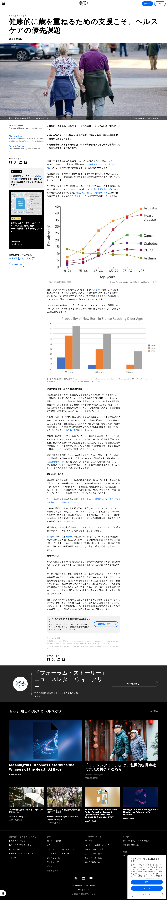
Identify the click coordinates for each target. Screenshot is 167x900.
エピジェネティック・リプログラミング (95, 527)
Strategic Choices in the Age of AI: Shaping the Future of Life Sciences (140, 812)
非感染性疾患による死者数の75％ (92, 192)
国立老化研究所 (56, 461)
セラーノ (70, 536)
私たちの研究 (72, 430)
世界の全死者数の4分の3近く (105, 189)
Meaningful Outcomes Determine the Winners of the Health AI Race (42, 767)
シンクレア (52, 536)
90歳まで (95, 289)
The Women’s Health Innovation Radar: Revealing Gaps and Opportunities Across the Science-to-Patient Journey (101, 813)
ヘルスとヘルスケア (18, 16)
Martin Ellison (15, 136)
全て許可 (147, 888)
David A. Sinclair (16, 146)
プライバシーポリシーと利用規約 (83, 885)
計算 (87, 411)
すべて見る (153, 711)
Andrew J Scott (16, 126)
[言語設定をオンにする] (3, 893)
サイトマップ (83, 890)
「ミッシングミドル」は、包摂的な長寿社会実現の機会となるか (120, 767)
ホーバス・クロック (83, 511)
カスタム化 (147, 894)
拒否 (146, 882)
